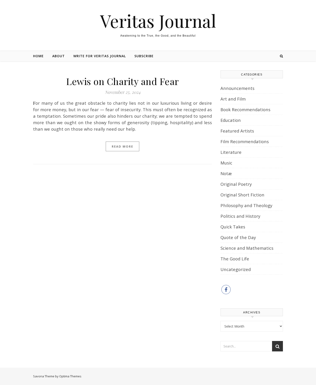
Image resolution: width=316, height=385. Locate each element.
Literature (231, 152)
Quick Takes (232, 227)
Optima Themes (70, 376)
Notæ (226, 173)
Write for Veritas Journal (99, 56)
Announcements (237, 88)
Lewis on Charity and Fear (122, 81)
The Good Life (234, 259)
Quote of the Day (238, 237)
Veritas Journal (158, 20)
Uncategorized (235, 269)
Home (38, 56)
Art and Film (233, 99)
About (58, 56)
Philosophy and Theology (246, 205)
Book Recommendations (245, 109)
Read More (122, 146)
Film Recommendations (244, 141)
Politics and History (240, 216)
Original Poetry (236, 184)
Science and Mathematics (246, 248)
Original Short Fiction (242, 195)
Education (230, 120)
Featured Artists (237, 131)
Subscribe (144, 56)
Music (226, 163)
